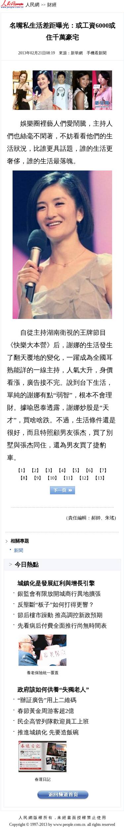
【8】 (24, 478)
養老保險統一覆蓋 (43, 672)
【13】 (100, 478)
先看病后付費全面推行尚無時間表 (62, 625)
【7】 (103, 470)
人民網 (32, 4)
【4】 (62, 470)
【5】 (76, 470)
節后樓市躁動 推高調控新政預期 (60, 615)
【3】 (49, 470)
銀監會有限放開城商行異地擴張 (59, 593)
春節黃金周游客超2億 (46, 711)
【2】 (35, 470)
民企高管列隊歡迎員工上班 (53, 721)
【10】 (52, 478)
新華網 (77, 53)
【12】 (84, 478)
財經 (52, 4)
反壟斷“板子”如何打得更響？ (56, 604)
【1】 (21, 470)
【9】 (37, 478)
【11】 (68, 478)
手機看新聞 (96, 53)
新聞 (18, 550)
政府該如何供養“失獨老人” (53, 689)
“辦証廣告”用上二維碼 (47, 700)
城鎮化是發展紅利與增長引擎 (56, 583)
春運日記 (43, 779)
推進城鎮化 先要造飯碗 (48, 732)
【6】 (89, 470)
